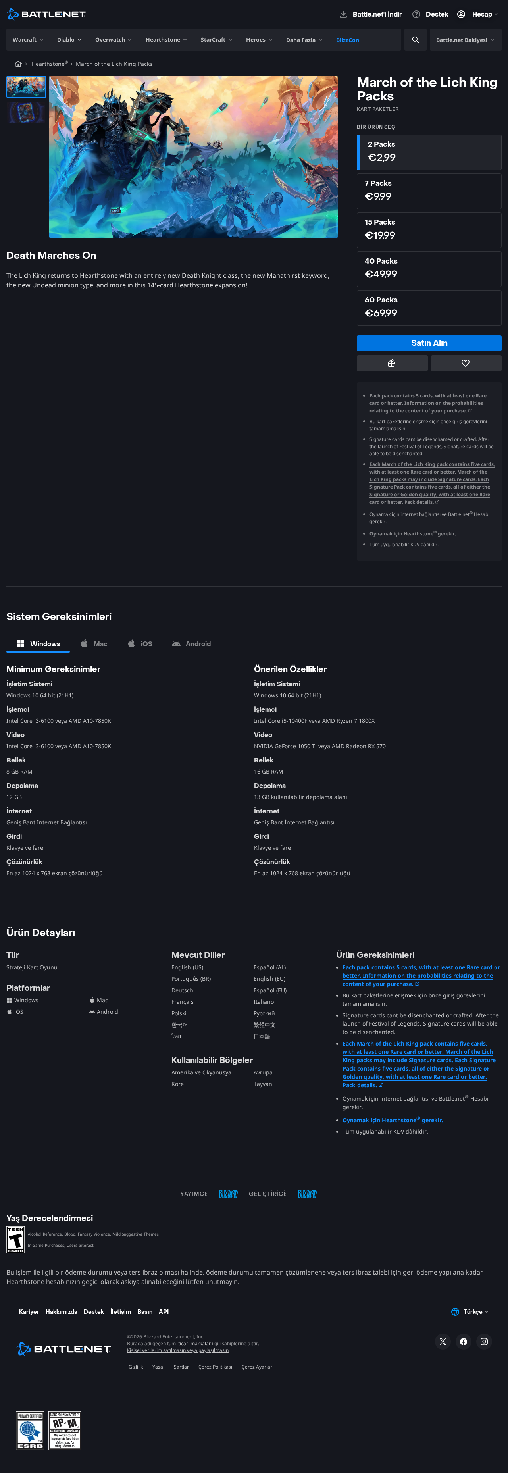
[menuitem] (28, 40)
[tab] (38, 644)
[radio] (429, 152)
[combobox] (409, 39)
